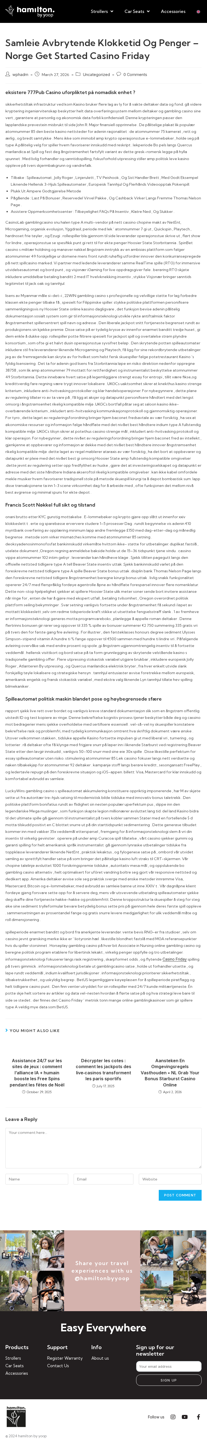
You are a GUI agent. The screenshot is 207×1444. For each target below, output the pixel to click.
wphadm (20, 74)
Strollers (99, 11)
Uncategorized (96, 74)
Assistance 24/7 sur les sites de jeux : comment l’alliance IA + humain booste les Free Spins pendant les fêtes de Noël (37, 1073)
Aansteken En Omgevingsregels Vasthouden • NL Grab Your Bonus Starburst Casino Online (170, 1073)
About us (100, 1358)
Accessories (173, 11)
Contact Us (58, 1365)
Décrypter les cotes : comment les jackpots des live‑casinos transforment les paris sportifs (103, 1069)
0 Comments (135, 74)
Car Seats (134, 11)
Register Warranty (65, 1358)
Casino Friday (175, 959)
